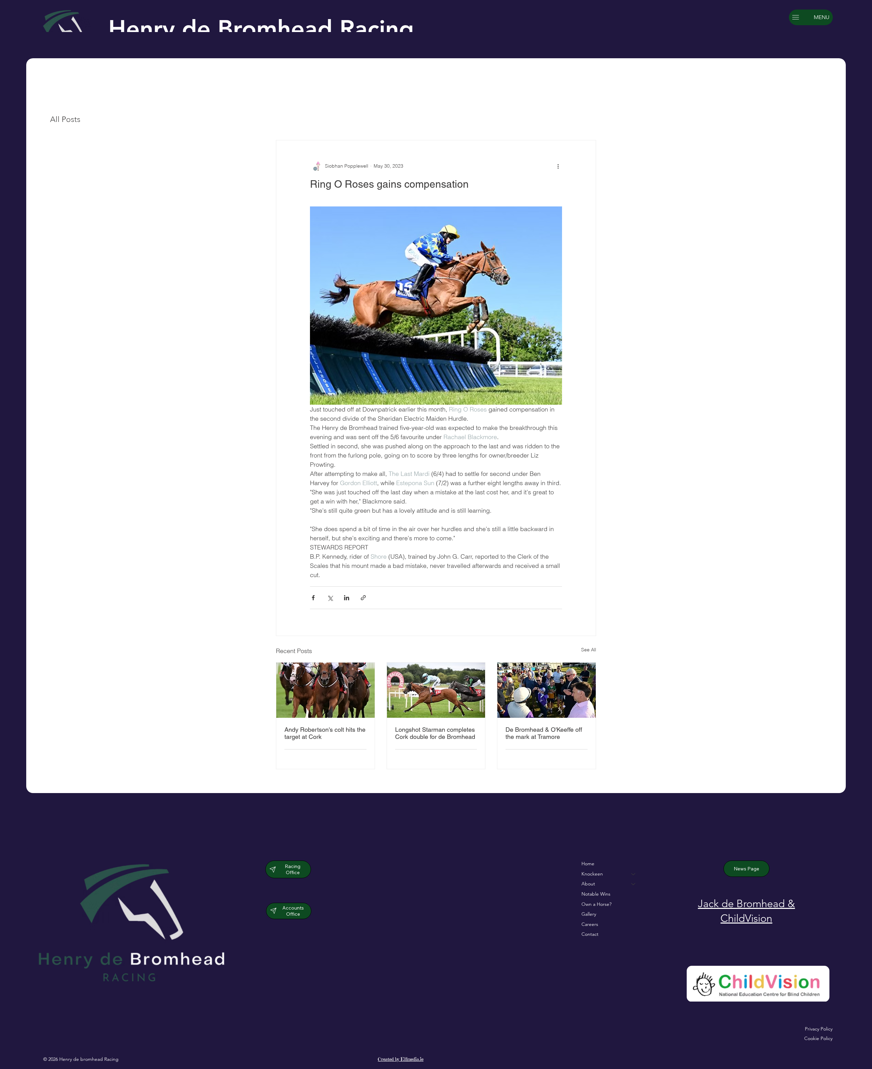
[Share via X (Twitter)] (330, 597)
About (588, 884)
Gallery (588, 914)
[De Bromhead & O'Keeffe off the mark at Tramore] (546, 690)
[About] (633, 884)
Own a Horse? (596, 904)
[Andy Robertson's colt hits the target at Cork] (325, 690)
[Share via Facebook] (313, 597)
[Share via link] (363, 597)
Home (587, 864)
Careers (589, 924)
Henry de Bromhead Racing (261, 29)
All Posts (65, 119)
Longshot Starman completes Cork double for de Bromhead (435, 733)
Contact (589, 934)
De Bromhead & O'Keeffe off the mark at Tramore (543, 733)
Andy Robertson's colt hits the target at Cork (324, 733)
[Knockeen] (633, 874)
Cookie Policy (818, 1038)
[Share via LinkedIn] (346, 597)
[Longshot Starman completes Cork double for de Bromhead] (436, 690)
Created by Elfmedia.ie (400, 1059)
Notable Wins (595, 894)
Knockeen (592, 874)
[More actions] (558, 166)
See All (588, 650)
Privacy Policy (818, 1029)
